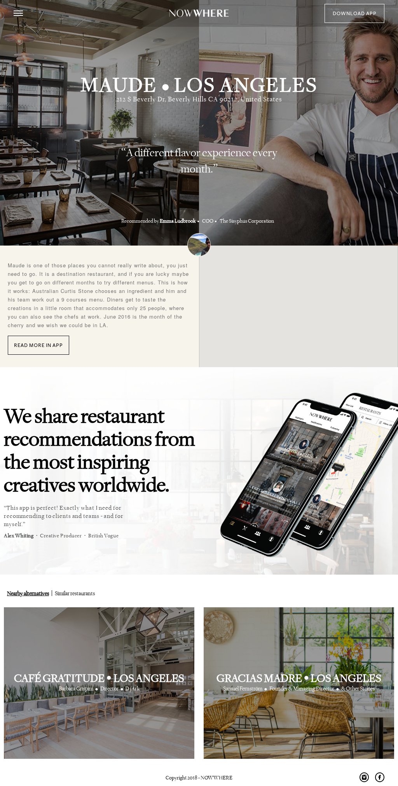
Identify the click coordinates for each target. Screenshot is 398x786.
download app (355, 13)
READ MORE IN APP (38, 345)
